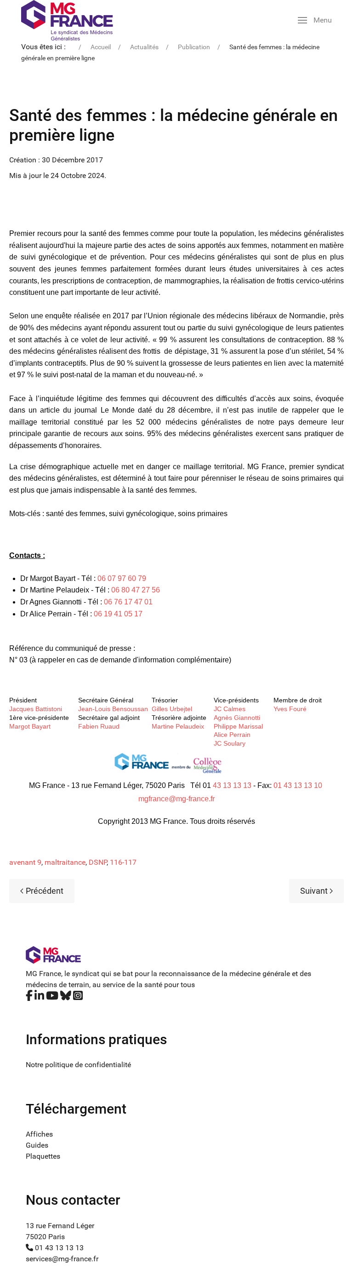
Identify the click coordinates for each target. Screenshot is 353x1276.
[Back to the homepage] (67, 20)
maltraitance (65, 862)
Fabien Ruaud (99, 726)
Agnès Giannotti (237, 717)
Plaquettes (43, 1156)
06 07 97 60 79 (121, 578)
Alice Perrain (232, 734)
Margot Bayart (30, 726)
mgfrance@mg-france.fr (176, 799)
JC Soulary (229, 743)
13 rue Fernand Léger (60, 1225)
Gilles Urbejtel (172, 709)
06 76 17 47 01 (128, 602)
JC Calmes (229, 709)
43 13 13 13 (232, 785)
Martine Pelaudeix (178, 726)
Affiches (39, 1134)
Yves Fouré (290, 709)
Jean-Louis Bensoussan (113, 709)
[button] (315, 20)
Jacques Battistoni (35, 709)
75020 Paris (45, 1236)
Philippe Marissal (238, 726)
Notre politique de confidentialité (78, 1064)
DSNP (98, 862)
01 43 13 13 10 (297, 785)
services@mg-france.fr (62, 1258)
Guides (37, 1145)
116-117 (123, 862)
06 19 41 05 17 (118, 614)
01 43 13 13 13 (58, 1247)
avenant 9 (25, 862)
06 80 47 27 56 (135, 590)
